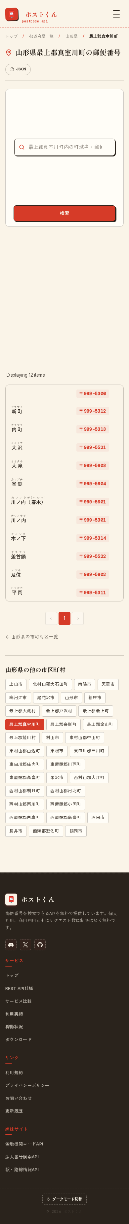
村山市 (52, 737)
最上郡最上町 (96, 710)
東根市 (57, 750)
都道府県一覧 (41, 36)
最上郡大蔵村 (22, 710)
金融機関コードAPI (24, 1143)
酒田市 (98, 817)
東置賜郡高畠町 (24, 777)
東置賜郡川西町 (65, 764)
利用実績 (14, 1014)
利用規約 (14, 1072)
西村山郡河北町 (65, 790)
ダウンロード (18, 1039)
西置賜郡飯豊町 (65, 817)
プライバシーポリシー (27, 1085)
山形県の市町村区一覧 (35, 636)
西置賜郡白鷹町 (24, 817)
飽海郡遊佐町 (46, 831)
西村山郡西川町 (24, 804)
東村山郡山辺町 (24, 750)
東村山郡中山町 (84, 737)
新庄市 (95, 697)
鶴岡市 (76, 831)
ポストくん (73, 1211)
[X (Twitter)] (25, 944)
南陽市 (84, 684)
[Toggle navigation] (116, 14)
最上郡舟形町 (63, 724)
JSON (21, 69)
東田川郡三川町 (89, 750)
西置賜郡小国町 (65, 804)
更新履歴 (14, 1110)
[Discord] (11, 944)
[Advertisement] (64, 299)
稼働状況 (14, 1026)
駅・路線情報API (22, 1169)
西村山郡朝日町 (24, 790)
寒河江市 (18, 697)
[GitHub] (40, 944)
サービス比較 (18, 1001)
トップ (11, 36)
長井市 (15, 831)
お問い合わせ (18, 1098)
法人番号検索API (22, 1156)
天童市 (108, 684)
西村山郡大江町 (89, 777)
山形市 (71, 697)
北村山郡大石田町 (50, 684)
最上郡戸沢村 (59, 710)
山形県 (71, 36)
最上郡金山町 (100, 724)
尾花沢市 (46, 697)
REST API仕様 (19, 988)
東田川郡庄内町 (24, 764)
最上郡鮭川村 (22, 737)
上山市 (15, 684)
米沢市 (57, 777)
